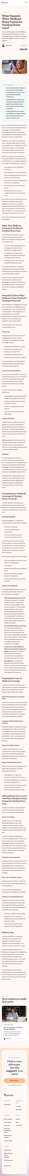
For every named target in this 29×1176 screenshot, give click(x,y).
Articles (18, 1119)
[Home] (5, 3)
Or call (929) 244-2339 (14, 1085)
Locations (18, 1106)
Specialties (19, 1109)
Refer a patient (8, 1119)
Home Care (7, 1125)
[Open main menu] (26, 3)
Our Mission (7, 1104)
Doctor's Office (8, 1140)
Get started (14, 1080)
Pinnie (11, 977)
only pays (11, 156)
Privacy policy (7, 1150)
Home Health (7, 1122)
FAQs (17, 1122)
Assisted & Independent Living (7, 1130)
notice (7, 277)
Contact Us (19, 1125)
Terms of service (8, 1160)
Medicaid (18, 458)
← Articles (5, 12)
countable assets (18, 545)
